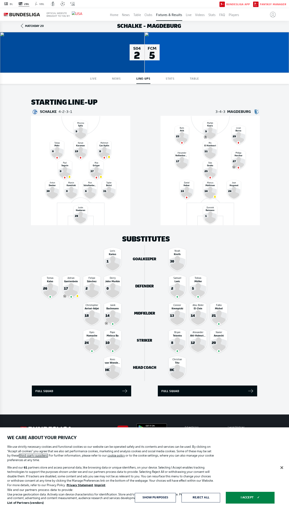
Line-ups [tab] (143, 78)
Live (188, 14)
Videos (200, 14)
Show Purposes (155, 497)
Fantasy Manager (273, 4)
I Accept (247, 497)
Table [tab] (194, 78)
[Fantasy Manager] (256, 4)
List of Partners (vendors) (25, 503)
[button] (271, 14)
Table (137, 14)
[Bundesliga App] (222, 4)
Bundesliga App (238, 4)
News (126, 14)
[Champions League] (62, 4)
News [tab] (116, 78)
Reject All (201, 497)
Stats (212, 14)
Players (234, 14)
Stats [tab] (170, 78)
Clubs (148, 14)
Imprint (99, 485)
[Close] (282, 468)
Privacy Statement (80, 485)
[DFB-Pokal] (53, 4)
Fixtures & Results (169, 14)
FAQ (222, 14)
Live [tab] (93, 78)
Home (114, 14)
